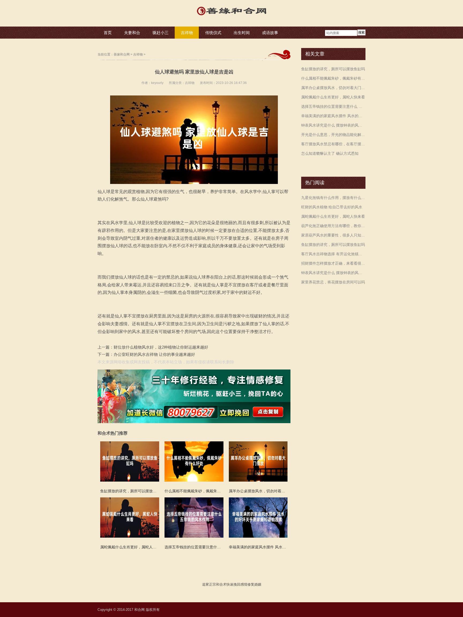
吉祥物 (187, 32)
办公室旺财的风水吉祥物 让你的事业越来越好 (154, 354)
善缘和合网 (122, 54)
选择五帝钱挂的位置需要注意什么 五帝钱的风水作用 (333, 106)
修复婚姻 (254, 584)
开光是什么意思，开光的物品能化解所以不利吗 (333, 134)
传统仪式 (213, 32)
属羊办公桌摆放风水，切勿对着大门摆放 (333, 88)
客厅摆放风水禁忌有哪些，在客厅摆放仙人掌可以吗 (333, 144)
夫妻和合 (132, 32)
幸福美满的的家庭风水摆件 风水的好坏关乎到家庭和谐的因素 (333, 116)
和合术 (221, 584)
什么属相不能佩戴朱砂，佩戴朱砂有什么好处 (333, 78)
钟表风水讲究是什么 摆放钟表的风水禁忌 (333, 125)
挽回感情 (240, 584)
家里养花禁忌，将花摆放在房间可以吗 (333, 282)
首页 (108, 32)
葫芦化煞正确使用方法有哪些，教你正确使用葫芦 (333, 226)
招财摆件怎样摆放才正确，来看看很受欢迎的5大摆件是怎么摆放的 (333, 263)
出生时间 (242, 32)
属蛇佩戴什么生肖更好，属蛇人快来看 (333, 97)
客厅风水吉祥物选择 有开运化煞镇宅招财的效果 (333, 254)
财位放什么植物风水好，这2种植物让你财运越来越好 (161, 347)
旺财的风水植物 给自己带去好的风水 (331, 207)
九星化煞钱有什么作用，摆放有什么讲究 (333, 197)
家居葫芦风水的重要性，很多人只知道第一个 (333, 235)
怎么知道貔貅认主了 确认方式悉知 (330, 153)
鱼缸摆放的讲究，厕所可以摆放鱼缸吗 (333, 69)
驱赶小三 (160, 32)
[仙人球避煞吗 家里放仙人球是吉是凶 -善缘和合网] (231, 16)
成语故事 (270, 32)
